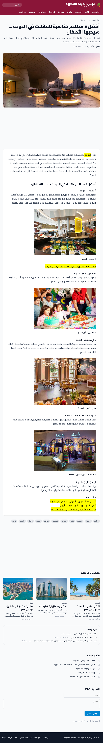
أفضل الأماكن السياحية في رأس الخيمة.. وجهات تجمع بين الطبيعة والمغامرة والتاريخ (65, 640)
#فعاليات (55, 521)
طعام (69, 12)
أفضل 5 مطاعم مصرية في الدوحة (82, 677)
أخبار (87, 12)
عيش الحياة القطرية (93, 20)
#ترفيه (14, 521)
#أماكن (30, 521)
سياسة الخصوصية (25, 737)
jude (98, 46)
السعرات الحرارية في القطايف (84, 660)
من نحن (22, 12)
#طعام (96, 521)
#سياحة (38, 521)
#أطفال (88, 521)
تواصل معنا (38, 737)
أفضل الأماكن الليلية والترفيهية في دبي (82, 637)
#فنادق (46, 521)
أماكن (78, 12)
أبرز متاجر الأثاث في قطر (86, 673)
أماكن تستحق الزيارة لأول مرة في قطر (19, 608)
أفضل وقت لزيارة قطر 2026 (53, 606)
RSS (15, 737)
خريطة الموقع (7, 737)
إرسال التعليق (92, 713)
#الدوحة (22, 521)
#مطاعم (64, 521)
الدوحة (52, 12)
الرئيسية (95, 12)
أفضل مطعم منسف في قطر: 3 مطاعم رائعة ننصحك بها (74, 664)
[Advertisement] (51, 128)
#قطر (72, 521)
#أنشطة (79, 521)
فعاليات (42, 12)
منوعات (32, 12)
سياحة (61, 12)
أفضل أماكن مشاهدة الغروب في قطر (88, 608)
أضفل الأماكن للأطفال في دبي (85, 633)
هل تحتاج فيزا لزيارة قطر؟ (85, 669)
